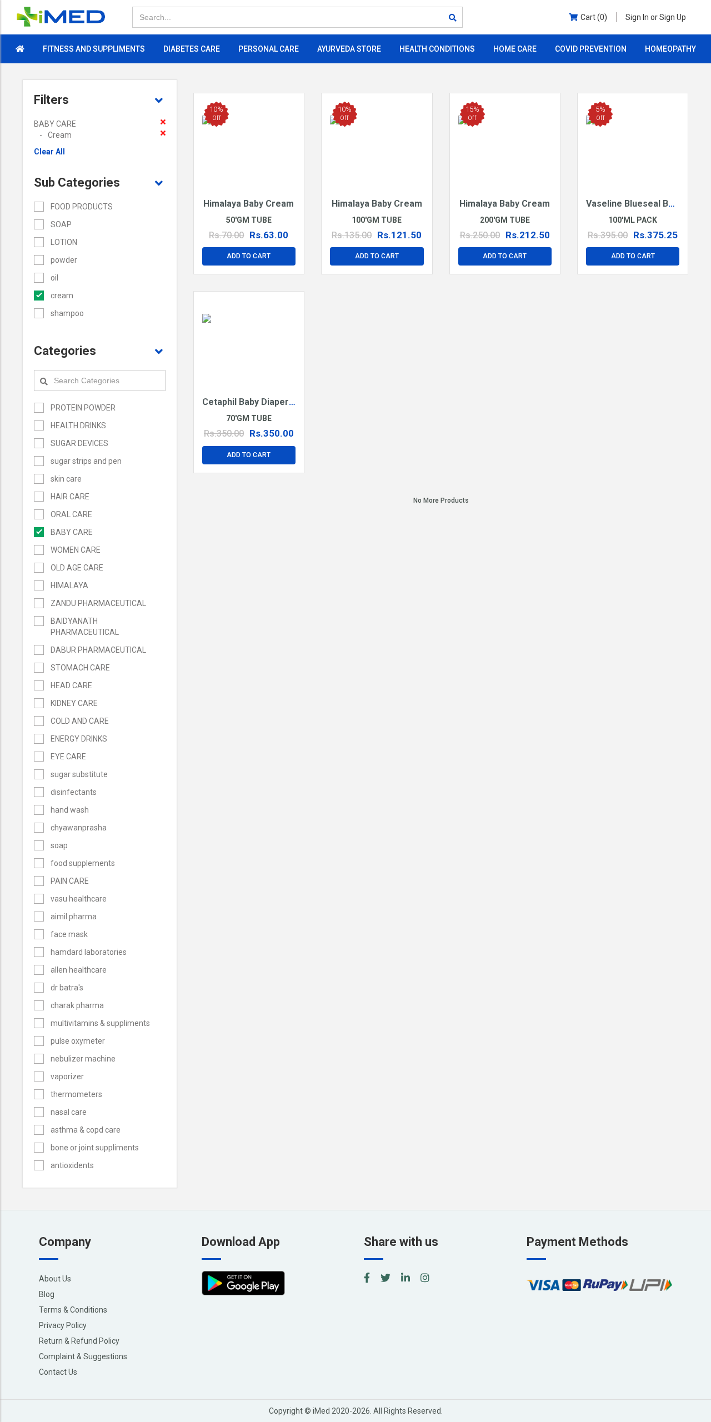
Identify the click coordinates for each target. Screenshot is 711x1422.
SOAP (61, 224)
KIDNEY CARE (74, 703)
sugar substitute (79, 774)
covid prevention (591, 48)
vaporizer (67, 1076)
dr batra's (67, 987)
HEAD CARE (71, 685)
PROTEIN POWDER (83, 407)
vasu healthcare (79, 898)
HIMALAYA (69, 585)
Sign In (655, 17)
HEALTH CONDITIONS (437, 48)
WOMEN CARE (76, 549)
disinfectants (74, 792)
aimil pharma (74, 916)
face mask (69, 934)
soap (59, 845)
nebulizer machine (83, 1058)
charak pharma (77, 1005)
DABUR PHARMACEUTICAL (98, 649)
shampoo (67, 313)
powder (64, 260)
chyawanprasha (79, 827)
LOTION (64, 242)
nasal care (69, 1112)
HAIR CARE (70, 496)
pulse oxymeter (78, 1041)
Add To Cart (249, 256)
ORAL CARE (71, 514)
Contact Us (58, 1372)
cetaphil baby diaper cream (260, 402)
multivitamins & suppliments (100, 1023)
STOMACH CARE (80, 667)
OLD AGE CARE (77, 567)
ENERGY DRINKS (79, 738)
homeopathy (670, 48)
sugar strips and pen (86, 461)
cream (62, 295)
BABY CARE (72, 532)
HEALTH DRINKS (78, 425)
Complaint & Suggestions (83, 1356)
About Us (55, 1278)
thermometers (76, 1094)
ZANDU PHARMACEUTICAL (98, 603)
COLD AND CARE (80, 721)
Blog (46, 1294)
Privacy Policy (63, 1325)
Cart (593, 17)
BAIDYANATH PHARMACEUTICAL (85, 627)
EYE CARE (68, 756)
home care (515, 48)
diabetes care (191, 48)
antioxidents (72, 1165)
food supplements (83, 863)
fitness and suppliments (94, 48)
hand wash (70, 809)
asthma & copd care (86, 1129)
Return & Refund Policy (79, 1340)
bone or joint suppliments (95, 1147)
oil (54, 277)
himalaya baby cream (248, 203)
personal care (268, 48)
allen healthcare (79, 969)
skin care (66, 478)
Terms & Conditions (73, 1309)
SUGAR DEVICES (79, 443)
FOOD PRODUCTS (82, 206)
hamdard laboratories (89, 952)
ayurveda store (349, 48)
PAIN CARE (70, 881)
